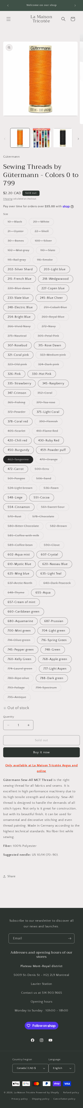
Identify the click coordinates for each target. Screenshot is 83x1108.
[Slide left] (4, 138)
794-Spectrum (48, 689)
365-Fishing (19, 403)
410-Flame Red (49, 432)
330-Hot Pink (42, 374)
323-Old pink (19, 365)
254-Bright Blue (19, 317)
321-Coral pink (18, 355)
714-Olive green (21, 641)
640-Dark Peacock (59, 584)
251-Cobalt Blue (58, 308)
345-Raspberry (53, 383)
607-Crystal (49, 554)
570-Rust (17, 517)
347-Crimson (17, 393)
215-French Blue (19, 279)
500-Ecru (44, 470)
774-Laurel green (22, 670)
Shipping (7, 199)
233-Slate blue (18, 298)
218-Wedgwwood (56, 279)
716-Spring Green (54, 640)
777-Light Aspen (55, 668)
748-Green (52, 649)
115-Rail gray (19, 261)
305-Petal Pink (51, 337)
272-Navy (51, 327)
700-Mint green (19, 630)
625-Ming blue (18, 573)
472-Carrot (16, 469)
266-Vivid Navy (21, 327)
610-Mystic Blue (19, 564)
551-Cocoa (42, 497)
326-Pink (14, 374)
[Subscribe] (69, 938)
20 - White (43, 223)
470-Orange (51, 460)
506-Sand (46, 479)
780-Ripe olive (21, 679)
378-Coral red (18, 421)
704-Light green (53, 630)
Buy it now (41, 752)
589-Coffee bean (22, 546)
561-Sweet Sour (55, 508)
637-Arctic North (22, 584)
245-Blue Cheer (51, 298)
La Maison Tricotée (25, 1092)
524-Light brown (22, 489)
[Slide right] (78, 138)
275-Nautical (19, 337)
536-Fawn (53, 489)
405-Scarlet (19, 432)
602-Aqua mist (19, 554)
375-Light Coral (48, 412)
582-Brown (61, 527)
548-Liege (15, 497)
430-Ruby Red (48, 440)
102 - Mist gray (21, 251)
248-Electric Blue (20, 307)
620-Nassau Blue (55, 564)
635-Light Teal (51, 573)
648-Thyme (18, 593)
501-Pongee (19, 479)
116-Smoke (47, 261)
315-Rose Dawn (49, 345)
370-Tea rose (48, 403)
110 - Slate (50, 251)
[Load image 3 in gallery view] (62, 137)
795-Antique (19, 698)
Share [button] (11, 876)
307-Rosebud (17, 345)
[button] (8, 19)
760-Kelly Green (19, 659)
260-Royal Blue (55, 318)
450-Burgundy (18, 450)
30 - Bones (18, 242)
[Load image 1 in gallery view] (20, 137)
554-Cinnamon (19, 507)
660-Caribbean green (24, 611)
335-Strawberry (19, 383)
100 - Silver (45, 242)
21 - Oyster (18, 232)
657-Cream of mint (21, 602)
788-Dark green (51, 678)
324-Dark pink (51, 365)
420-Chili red (17, 440)
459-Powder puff (53, 450)
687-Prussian (53, 621)
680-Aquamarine (20, 621)
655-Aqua (43, 592)
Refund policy (71, 1092)
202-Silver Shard (20, 269)
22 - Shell (44, 232)
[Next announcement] (75, 5)
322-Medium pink (55, 356)
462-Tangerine (20, 460)
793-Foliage (18, 689)
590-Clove (54, 546)
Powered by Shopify (47, 1092)
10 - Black (17, 223)
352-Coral (47, 394)
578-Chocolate (45, 517)
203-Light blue (55, 269)
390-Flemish (50, 422)
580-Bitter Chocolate (25, 527)
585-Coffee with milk (26, 536)
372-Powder (19, 413)
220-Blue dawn (21, 289)
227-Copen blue (53, 288)
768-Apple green (55, 659)
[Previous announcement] (8, 5)
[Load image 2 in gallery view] (41, 137)
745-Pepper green (21, 649)
